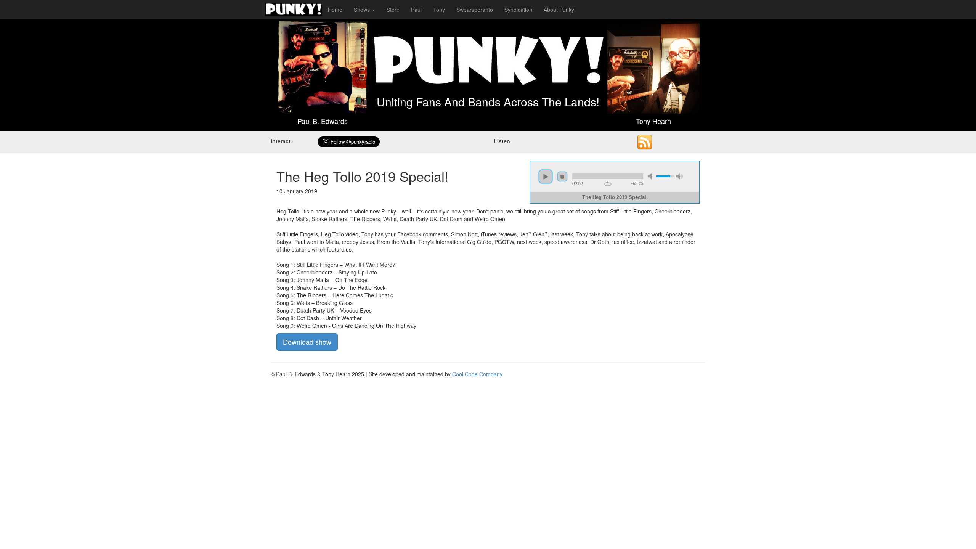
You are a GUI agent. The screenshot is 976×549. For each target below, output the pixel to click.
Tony (439, 9)
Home (335, 9)
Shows (362, 9)
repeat (608, 183)
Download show (307, 342)
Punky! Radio (293, 9)
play (545, 176)
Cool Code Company (477, 374)
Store (393, 9)
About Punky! (560, 9)
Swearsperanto (474, 9)
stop (562, 176)
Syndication (518, 9)
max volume (679, 176)
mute (651, 176)
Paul (416, 9)
